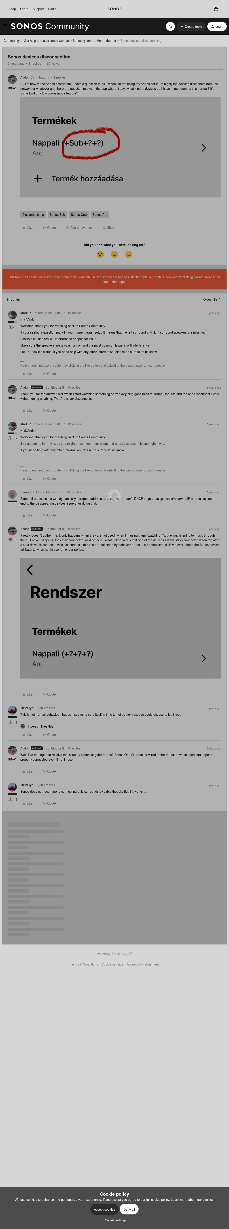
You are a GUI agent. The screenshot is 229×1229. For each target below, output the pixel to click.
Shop (12, 8)
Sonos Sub (57, 214)
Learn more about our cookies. (192, 1199)
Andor (24, 77)
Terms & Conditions (84, 964)
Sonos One (79, 214)
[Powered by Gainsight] (115, 955)
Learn (24, 8)
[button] (5, 27)
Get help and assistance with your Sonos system (58, 40)
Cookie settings (112, 964)
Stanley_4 (27, 492)
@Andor (30, 319)
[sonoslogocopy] (114, 9)
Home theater (106, 40)
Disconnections (33, 214)
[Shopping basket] (216, 8)
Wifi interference (139, 345)
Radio (52, 8)
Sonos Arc (100, 214)
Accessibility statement (143, 964)
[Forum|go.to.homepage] (50, 26)
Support (38, 8)
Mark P (25, 312)
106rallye (26, 708)
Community (12, 40)
